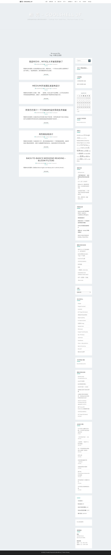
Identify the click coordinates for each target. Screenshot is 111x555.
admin (47, 163)
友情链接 (70, 1)
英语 (79, 159)
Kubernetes (80, 140)
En (55, 1)
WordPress (58, 552)
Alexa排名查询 (80, 521)
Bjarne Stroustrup (82, 346)
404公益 (89, 1)
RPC (77, 145)
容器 (86, 151)
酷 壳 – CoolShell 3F (26, 1)
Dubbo (82, 135)
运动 (87, 159)
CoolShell (47, 64)
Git (84, 135)
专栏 (75, 1)
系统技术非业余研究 (82, 314)
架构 (82, 156)
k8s (86, 138)
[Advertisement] (55, 42)
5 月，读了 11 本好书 (82, 181)
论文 (83, 159)
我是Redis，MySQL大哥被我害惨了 (46, 61)
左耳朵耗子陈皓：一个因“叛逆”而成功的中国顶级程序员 (83, 192)
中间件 (82, 148)
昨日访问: (80, 504)
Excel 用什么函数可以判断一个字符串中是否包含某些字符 (83, 430)
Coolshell (80, 309)
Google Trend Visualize (83, 332)
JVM (85, 138)
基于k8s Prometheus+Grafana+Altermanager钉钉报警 (86, 473)
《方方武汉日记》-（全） (84, 437)
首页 (46, 1)
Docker (79, 135)
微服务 (81, 153)
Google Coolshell (81, 306)
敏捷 (87, 153)
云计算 (86, 148)
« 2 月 (78, 111)
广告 (78, 153)
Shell (81, 145)
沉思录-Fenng (81, 323)
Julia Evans (80, 337)
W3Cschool (80, 329)
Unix (79, 148)
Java (78, 138)
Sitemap (84, 1)
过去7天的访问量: (82, 507)
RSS (80, 1)
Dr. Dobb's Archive (82, 320)
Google (88, 135)
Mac (88, 140)
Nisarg (67, 552)
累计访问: (80, 513)
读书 (85, 159)
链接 (85, 81)
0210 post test (81, 172)
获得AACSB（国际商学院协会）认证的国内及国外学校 (83, 186)
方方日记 (78, 156)
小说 (89, 151)
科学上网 (80, 455)
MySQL (78, 143)
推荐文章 (51, 1)
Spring (85, 145)
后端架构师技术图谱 (82, 466)
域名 (84, 151)
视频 (81, 159)
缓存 (87, 156)
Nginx (81, 143)
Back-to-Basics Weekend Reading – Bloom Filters (46, 159)
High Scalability (81, 317)
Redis (88, 143)
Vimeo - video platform (83, 343)
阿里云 (78, 161)
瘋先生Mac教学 (81, 351)
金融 (89, 159)
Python (85, 142)
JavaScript (82, 138)
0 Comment (54, 64)
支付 (84, 153)
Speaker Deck (81, 326)
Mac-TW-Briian (81, 334)
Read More (46, 74)
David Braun (80, 340)
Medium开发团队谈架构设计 (46, 86)
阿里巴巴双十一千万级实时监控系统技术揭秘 (46, 110)
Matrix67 (80, 349)
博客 (81, 151)
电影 (85, 156)
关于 (64, 1)
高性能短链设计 (46, 134)
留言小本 (59, 1)
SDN (79, 145)
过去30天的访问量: (82, 510)
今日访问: (80, 500)
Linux (85, 140)
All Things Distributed (83, 312)
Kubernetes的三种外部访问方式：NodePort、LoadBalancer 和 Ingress (83, 213)
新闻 (89, 153)
